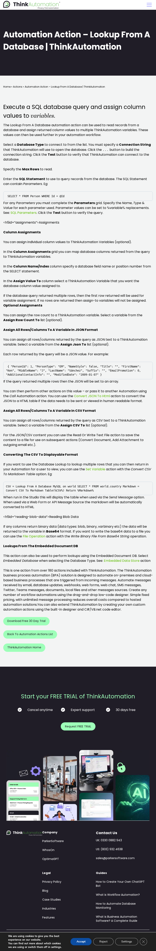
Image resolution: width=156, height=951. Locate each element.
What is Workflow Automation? (118, 895)
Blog (45, 891)
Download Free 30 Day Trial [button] (26, 621)
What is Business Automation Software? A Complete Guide (116, 919)
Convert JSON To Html (92, 396)
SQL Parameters (24, 213)
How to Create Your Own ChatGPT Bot (120, 884)
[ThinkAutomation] (31, 5)
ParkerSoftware (53, 841)
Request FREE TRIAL (78, 726)
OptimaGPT (50, 859)
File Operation (34, 536)
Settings (126, 941)
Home (7, 87)
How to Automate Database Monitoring (116, 906)
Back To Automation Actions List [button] (30, 634)
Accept (81, 941)
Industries (49, 908)
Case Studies (51, 900)
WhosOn (48, 850)
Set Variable (95, 469)
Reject (103, 941)
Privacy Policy (51, 882)
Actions (17, 87)
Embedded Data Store (122, 561)
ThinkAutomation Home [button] (24, 647)
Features (48, 917)
